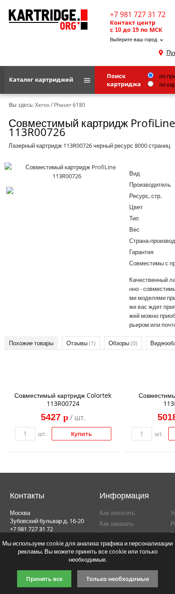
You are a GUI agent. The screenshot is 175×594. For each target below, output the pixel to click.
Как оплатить (117, 513)
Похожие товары (31, 343)
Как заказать (117, 523)
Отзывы (81, 343)
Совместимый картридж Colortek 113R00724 (62, 399)
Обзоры (123, 343)
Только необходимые (117, 579)
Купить (81, 434)
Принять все (44, 579)
